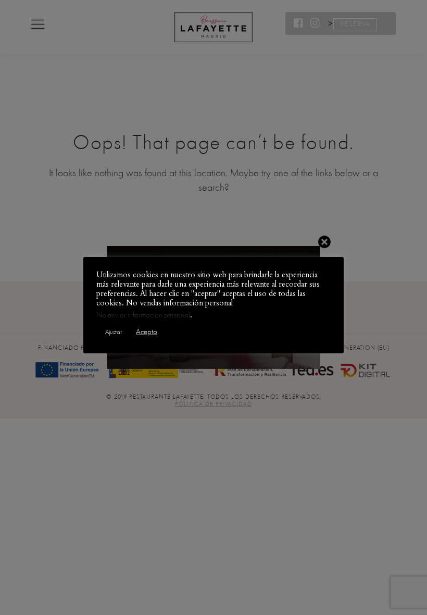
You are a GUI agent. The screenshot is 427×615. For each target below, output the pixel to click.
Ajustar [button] (113, 332)
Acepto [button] (146, 331)
